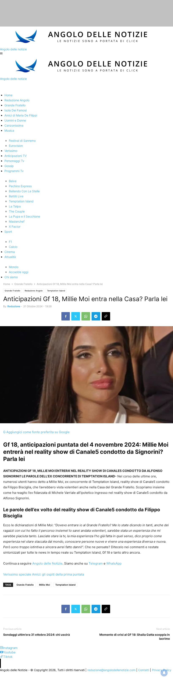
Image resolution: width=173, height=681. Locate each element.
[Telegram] (96, 316)
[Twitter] (75, 316)
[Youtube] (1, 652)
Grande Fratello (23, 284)
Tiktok (7, 657)
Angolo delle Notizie (46, 563)
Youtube (9, 652)
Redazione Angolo (34, 290)
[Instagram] (1, 648)
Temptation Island (56, 290)
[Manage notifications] (164, 672)
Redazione (13, 306)
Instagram (10, 648)
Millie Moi (44, 584)
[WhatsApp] (85, 316)
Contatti (143, 670)
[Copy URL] (106, 316)
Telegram (95, 563)
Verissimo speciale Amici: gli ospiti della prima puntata (43, 574)
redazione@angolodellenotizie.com (111, 670)
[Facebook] (65, 316)
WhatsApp (113, 563)
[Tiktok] (1, 657)
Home (6, 284)
